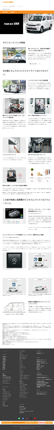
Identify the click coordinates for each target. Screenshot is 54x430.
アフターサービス (6, 371)
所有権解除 (39, 351)
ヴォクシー (22, 371)
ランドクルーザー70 (6, 393)
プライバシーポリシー (41, 375)
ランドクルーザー (6, 392)
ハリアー (4, 401)
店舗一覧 (4, 354)
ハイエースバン (23, 390)
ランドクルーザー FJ (6, 396)
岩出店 (4, 361)
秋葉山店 (4, 356)
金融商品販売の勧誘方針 (41, 384)
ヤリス (21, 360)
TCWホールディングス (41, 392)
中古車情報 (22, 404)
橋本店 (4, 362)
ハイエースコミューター (24, 392)
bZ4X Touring (5, 405)
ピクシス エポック (23, 394)
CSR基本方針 (39, 374)
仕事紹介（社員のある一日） (42, 363)
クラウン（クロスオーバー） (25, 375)
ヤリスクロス (22, 351)
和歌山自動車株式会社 (41, 394)
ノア (20, 369)
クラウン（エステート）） (24, 378)
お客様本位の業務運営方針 (42, 377)
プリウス (4, 390)
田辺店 (4, 367)
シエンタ (21, 364)
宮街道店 (4, 359)
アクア (21, 361)
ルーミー (21, 363)
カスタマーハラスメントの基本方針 (43, 379)
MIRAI (4, 389)
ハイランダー (5, 399)
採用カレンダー (40, 367)
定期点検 (4, 375)
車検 (4, 374)
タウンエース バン (6, 9)
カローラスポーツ (23, 357)
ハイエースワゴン (23, 389)
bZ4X (4, 404)
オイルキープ (5, 381)
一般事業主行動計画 (40, 381)
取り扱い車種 (5, 386)
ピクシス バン (22, 395)
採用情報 (38, 357)
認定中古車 (22, 406)
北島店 (4, 358)
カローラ (21, 354)
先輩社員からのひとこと (41, 361)
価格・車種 (5, 12)
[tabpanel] (27, 24)
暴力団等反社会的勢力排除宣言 (43, 382)
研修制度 (38, 364)
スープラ (21, 372)
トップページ (5, 351)
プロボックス (22, 386)
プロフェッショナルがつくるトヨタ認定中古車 (26, 412)
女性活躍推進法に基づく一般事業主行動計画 (43, 386)
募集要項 (38, 369)
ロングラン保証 (23, 408)
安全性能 (12, 12)
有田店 (4, 364)
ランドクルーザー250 (7, 395)
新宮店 (4, 369)
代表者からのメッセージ (41, 360)
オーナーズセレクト (6, 380)
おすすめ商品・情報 (7, 377)
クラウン (21, 374)
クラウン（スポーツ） (24, 377)
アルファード (22, 366)
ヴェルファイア (23, 367)
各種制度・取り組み (40, 366)
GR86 (21, 380)
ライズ (21, 352)
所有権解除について (40, 353)
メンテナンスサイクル (7, 378)
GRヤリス (21, 381)
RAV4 (4, 402)
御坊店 (4, 366)
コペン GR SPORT (23, 384)
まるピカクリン (23, 409)
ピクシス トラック (23, 397)
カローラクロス (23, 358)
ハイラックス (5, 398)
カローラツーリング (23, 355)
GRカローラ (22, 383)
